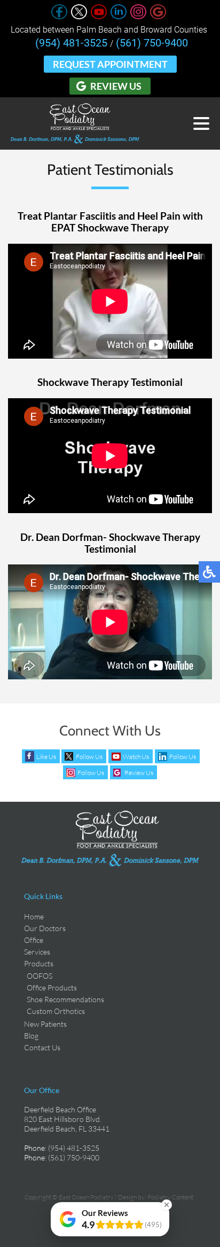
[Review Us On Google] (158, 16)
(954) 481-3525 (71, 42)
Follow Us (89, 757)
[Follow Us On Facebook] (59, 16)
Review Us (116, 86)
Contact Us (42, 1047)
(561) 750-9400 (152, 42)
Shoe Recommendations (65, 999)
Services (37, 951)
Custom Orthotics (56, 1011)
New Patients (45, 1023)
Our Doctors (45, 928)
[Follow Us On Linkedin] (118, 16)
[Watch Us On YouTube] (98, 16)
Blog (31, 1035)
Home (34, 916)
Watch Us (136, 757)
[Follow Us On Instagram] (138, 16)
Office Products (52, 987)
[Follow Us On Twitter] (79, 16)
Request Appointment (110, 64)
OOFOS (39, 975)
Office (33, 939)
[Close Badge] (166, 1204)
